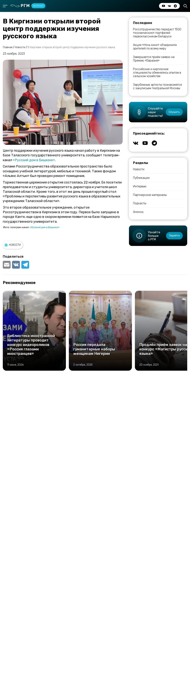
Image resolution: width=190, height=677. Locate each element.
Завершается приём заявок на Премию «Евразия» (153, 58)
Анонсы (138, 212)
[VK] (16, 265)
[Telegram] (25, 265)
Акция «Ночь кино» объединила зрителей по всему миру (155, 46)
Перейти (174, 235)
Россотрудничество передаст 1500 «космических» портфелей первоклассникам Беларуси (157, 33)
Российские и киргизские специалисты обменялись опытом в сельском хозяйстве (157, 72)
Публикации (141, 178)
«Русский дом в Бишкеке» (34, 160)
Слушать (174, 112)
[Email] (7, 265)
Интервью (139, 186)
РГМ (32, 5)
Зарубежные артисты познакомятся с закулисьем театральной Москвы (157, 86)
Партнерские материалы (150, 195)
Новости (15, 244)
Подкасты (139, 203)
